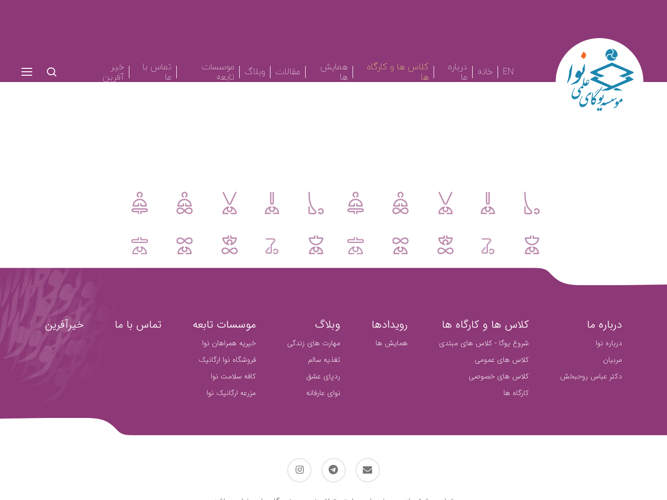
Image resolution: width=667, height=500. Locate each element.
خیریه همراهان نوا (229, 343)
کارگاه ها (516, 393)
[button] (26, 72)
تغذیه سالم (324, 360)
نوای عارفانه (323, 393)
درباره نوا (609, 343)
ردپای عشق (323, 376)
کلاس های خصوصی (499, 376)
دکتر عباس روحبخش (591, 376)
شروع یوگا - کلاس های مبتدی (484, 343)
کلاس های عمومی (502, 360)
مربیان (612, 360)
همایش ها (391, 343)
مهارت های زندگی (313, 343)
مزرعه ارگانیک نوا (231, 393)
